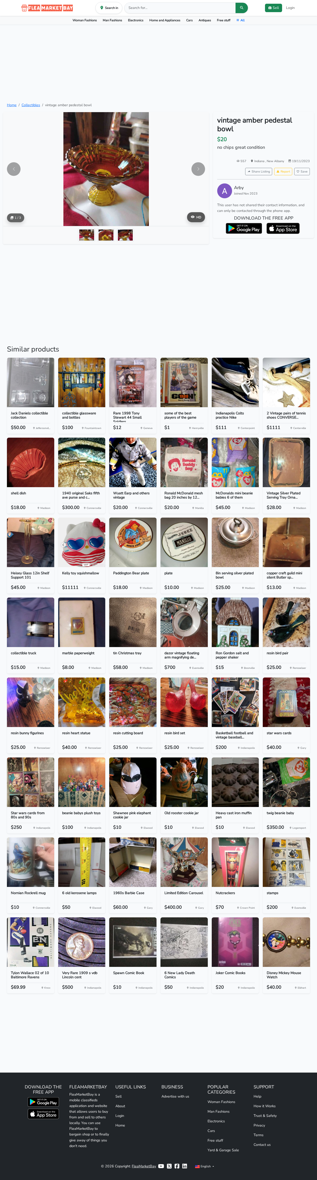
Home (12, 104)
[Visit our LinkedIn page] (184, 1166)
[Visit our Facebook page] (177, 1166)
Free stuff (223, 20)
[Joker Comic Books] (235, 942)
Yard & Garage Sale (223, 1150)
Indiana (259, 161)
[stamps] (286, 862)
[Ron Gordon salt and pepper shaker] (235, 622)
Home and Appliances (164, 20)
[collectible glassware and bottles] (82, 382)
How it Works (265, 1106)
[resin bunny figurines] (30, 702)
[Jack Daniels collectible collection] (30, 382)
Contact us (262, 1144)
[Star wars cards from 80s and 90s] (30, 782)
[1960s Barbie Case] (133, 862)
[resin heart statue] (82, 702)
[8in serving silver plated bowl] (235, 542)
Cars (189, 20)
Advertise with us (175, 1096)
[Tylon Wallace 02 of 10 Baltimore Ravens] (30, 942)
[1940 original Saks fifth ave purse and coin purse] (82, 462)
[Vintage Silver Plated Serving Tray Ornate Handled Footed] (286, 462)
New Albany (275, 161)
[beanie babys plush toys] (82, 782)
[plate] (184, 542)
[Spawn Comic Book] (133, 942)
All (242, 20)
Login (290, 7)
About (120, 1106)
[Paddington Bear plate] (133, 542)
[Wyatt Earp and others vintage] (133, 462)
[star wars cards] (286, 702)
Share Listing (261, 171)
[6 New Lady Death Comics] (184, 942)
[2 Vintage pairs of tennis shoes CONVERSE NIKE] (286, 382)
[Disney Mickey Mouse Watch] (286, 942)
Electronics (135, 20)
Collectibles (31, 104)
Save (304, 171)
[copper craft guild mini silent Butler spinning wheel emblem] (286, 542)
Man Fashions (112, 20)
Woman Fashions (85, 20)
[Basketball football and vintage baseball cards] (235, 702)
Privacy (259, 1125)
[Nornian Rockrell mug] (30, 862)
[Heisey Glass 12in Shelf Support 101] (30, 542)
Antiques (205, 20)
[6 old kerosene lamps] (82, 862)
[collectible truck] (30, 622)
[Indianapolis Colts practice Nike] (235, 382)
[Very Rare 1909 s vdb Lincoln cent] (82, 942)
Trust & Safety (265, 1115)
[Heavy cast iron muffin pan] (235, 782)
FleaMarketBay (144, 1166)
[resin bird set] (184, 702)
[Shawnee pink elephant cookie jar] (133, 782)
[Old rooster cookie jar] (184, 782)
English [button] (205, 1166)
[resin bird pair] (286, 622)
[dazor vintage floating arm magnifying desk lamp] (184, 622)
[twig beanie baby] (286, 782)
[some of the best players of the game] (184, 382)
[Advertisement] (158, 63)
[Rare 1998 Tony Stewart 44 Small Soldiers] (133, 382)
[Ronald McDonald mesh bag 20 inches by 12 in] (184, 462)
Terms (259, 1134)
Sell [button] (276, 7)
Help (257, 1096)
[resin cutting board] (133, 702)
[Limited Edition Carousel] (184, 862)
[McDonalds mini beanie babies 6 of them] (235, 462)
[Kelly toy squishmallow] (82, 542)
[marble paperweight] (82, 622)
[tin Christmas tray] (133, 622)
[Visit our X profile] (169, 1166)
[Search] (242, 8)
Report (285, 171)
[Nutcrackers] (235, 862)
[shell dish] (30, 462)
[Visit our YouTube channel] (161, 1166)
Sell (118, 1096)
